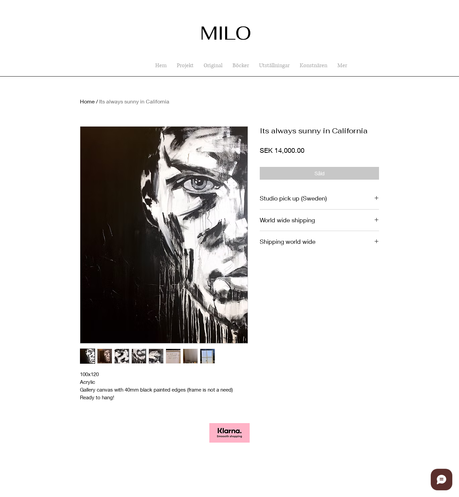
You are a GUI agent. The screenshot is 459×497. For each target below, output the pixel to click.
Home (87, 101)
